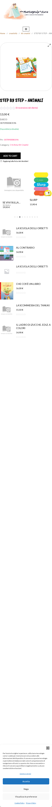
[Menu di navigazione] (26, 29)
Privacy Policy (31, 803)
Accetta (26, 781)
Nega (26, 789)
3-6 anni (14, 145)
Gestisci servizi (25, 774)
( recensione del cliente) (27, 108)
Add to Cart (10, 156)
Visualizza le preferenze (26, 796)
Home (2, 33)
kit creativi (25, 33)
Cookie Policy (20, 803)
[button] (47, 748)
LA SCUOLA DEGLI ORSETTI (32, 228)
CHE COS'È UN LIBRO (28, 283)
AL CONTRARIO (25, 247)
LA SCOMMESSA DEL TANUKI (33, 305)
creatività (13, 33)
